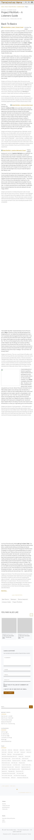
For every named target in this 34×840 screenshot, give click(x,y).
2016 (10, 752)
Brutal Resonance (5, 807)
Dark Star (4, 803)
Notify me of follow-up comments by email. (16, 685)
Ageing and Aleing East (6, 721)
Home (2, 6)
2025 (9, 754)
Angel (21, 756)
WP (10, 834)
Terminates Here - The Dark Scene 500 (18, 829)
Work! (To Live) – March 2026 (7, 717)
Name (6, 669)
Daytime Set (16, 760)
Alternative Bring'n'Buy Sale (9, 756)
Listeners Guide (5, 737)
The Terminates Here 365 (6, 719)
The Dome (20, 773)
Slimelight (11, 771)
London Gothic (26, 764)
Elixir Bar (14, 762)
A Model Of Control (6, 805)
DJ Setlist (4, 735)
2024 (4, 754)
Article (6, 6)
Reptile (4, 771)
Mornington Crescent (8, 767)
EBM (30, 760)
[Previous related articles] (28, 614)
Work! (13, 777)
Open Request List (14, 769)
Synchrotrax (19, 771)
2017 (16, 752)
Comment (7, 657)
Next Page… (4, 590)
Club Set (25, 758)
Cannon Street (16, 758)
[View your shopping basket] (28, 2)
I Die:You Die (4, 809)
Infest (3, 820)
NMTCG (4, 769)
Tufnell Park (6, 777)
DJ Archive (4, 733)
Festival (22, 762)
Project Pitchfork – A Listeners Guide (16, 6)
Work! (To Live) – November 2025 (8, 723)
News (2, 739)
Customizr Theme (26, 834)
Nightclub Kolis (26, 767)
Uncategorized (5, 741)
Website (6, 679)
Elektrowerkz (6, 762)
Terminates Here (6, 18)
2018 (23, 752)
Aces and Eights (18, 754)
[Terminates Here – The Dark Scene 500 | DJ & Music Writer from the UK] (11, 2)
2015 (4, 752)
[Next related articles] (31, 614)
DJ (24, 760)
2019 (29, 752)
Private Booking (26, 769)
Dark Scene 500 (6, 760)
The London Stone (7, 775)
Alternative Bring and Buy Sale (8, 818)
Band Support (6, 758)
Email (6, 674)
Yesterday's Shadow (22, 777)
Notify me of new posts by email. (16, 689)
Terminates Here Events (8, 773)
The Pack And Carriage (20, 775)
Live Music (16, 764)
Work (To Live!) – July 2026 (6, 716)
